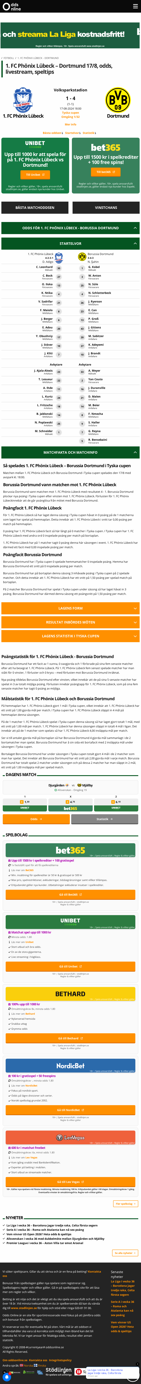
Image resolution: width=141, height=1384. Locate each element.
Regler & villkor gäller (124, 855)
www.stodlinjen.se (24, 1308)
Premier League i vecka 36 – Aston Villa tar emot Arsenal (45, 1243)
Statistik (88, 133)
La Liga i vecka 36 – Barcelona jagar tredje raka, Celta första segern (52, 1225)
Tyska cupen (70, 115)
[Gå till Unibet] (70, 922)
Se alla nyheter (123, 1253)
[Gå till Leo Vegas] (70, 1137)
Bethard (30, 1013)
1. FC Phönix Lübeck (23, 115)
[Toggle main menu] (135, 6)
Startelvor (72, 133)
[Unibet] (25, 808)
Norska (28, 1365)
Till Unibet (33, 175)
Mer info (70, 124)
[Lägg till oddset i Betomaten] (22, 802)
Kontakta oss (38, 1360)
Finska (41, 1365)
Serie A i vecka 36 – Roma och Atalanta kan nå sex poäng (45, 1230)
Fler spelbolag (124, 1203)
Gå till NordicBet (68, 1110)
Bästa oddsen (52, 133)
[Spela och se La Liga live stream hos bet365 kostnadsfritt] (70, 35)
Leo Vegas (31, 1157)
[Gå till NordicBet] (70, 1066)
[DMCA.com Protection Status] (14, 1372)
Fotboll (9, 58)
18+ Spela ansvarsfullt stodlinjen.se (70, 902)
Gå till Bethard (68, 1038)
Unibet (29, 942)
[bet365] (70, 808)
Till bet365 (104, 172)
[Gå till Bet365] (70, 850)
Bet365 (29, 870)
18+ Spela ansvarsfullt (101, 855)
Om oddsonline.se (15, 1360)
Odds (33, 819)
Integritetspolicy (60, 1360)
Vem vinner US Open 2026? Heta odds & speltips (39, 1234)
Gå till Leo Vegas (68, 1182)
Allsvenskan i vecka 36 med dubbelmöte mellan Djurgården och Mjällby (55, 1239)
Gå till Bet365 (68, 894)
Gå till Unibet (68, 966)
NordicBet (31, 1085)
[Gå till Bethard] (70, 994)
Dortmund (118, 115)
